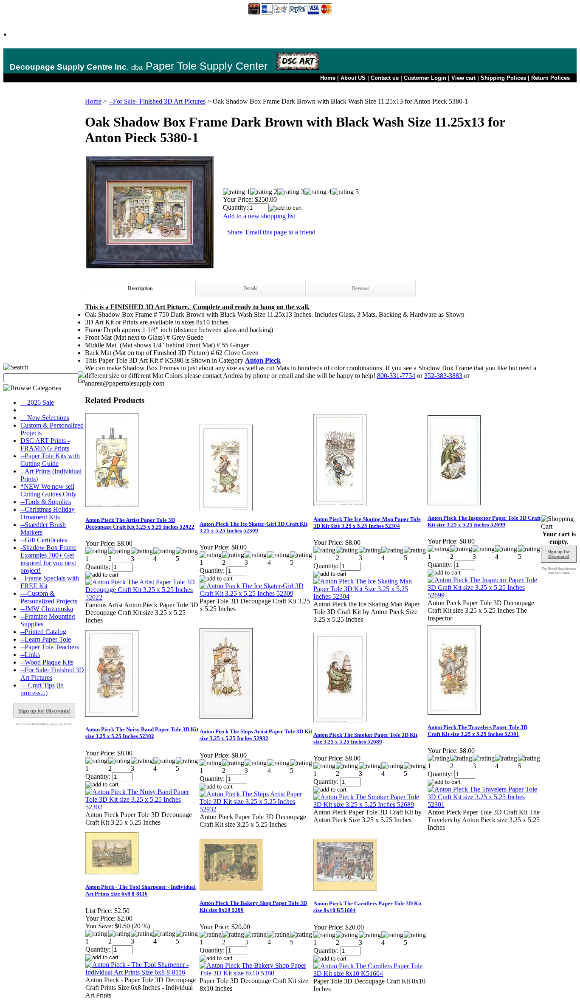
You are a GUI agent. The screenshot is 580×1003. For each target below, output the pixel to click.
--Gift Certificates (43, 540)
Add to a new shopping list (259, 216)
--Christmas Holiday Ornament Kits (47, 513)
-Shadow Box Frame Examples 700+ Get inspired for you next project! (48, 559)
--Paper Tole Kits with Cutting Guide (50, 459)
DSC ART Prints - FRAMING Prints (45, 444)
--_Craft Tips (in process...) (42, 689)
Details (250, 288)
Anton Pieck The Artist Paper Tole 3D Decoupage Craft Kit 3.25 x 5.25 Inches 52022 (139, 523)
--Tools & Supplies (45, 501)
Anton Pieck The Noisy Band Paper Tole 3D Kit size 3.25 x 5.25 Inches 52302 (141, 732)
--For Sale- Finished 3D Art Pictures (157, 101)
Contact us (385, 78)
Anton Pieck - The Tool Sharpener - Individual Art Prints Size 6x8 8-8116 (140, 890)
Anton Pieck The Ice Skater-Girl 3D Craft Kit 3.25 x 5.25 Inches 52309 (253, 527)
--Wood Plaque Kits (46, 662)
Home (327, 78)
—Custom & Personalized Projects (48, 597)
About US (353, 78)
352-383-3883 (443, 375)
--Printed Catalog (43, 631)
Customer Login (425, 78)
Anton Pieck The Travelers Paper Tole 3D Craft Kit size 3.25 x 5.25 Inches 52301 (477, 730)
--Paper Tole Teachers (49, 647)
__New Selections (44, 417)
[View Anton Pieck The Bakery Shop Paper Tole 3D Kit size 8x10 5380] (256, 973)
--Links (30, 654)
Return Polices (550, 78)
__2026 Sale (37, 402)
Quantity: (235, 207)
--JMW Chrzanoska (46, 608)
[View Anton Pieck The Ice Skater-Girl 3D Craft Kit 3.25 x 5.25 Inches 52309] (256, 593)
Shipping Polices (503, 78)
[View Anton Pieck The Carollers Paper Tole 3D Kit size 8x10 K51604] (369, 973)
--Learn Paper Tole (45, 639)
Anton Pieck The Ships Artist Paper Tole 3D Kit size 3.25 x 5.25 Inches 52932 (256, 734)
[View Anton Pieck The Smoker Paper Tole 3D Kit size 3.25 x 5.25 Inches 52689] (369, 804)
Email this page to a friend (280, 232)
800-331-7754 (396, 375)
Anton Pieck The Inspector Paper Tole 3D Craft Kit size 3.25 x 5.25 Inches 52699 (484, 521)
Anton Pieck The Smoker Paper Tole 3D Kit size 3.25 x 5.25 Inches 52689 (365, 738)
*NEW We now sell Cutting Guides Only (48, 490)
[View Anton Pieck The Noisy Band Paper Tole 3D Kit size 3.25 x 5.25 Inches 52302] (141, 807)
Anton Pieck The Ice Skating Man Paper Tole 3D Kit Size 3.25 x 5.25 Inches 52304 (367, 522)
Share (234, 232)
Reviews (360, 288)
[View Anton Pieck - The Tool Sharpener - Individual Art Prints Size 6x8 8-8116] (141, 972)
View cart (463, 78)
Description (140, 288)
